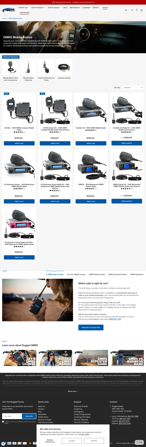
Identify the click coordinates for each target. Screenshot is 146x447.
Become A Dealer (44, 420)
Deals (65, 7)
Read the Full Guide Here (91, 327)
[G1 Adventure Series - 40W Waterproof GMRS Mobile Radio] (19, 166)
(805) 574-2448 (125, 423)
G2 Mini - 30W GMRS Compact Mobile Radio (19, 129)
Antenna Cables (64, 78)
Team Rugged (24, 12)
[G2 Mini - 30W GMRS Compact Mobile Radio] (19, 109)
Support (95, 7)
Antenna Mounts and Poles (46, 79)
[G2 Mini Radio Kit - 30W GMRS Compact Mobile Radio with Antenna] (55, 109)
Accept (72, 441)
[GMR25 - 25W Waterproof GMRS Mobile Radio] (91, 166)
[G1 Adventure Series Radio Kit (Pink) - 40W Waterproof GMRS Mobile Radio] (19, 224)
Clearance (86, 7)
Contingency (79, 412)
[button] (19, 132)
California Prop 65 (81, 406)
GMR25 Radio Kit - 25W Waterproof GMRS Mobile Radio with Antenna (126, 185)
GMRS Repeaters (136, 274)
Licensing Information (82, 417)
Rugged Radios (125, 443)
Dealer (105, 7)
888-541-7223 (124, 419)
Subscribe (29, 416)
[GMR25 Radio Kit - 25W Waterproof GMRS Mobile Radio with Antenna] (126, 166)
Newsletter (42, 414)
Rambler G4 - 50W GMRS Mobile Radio (91, 128)
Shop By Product (37, 7)
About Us (41, 406)
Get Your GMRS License (76, 274)
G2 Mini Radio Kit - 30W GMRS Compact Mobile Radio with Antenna (55, 129)
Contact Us (78, 409)
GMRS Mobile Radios (15, 18)
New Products (75, 7)
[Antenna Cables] (64, 67)
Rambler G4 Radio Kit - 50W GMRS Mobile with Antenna (126, 129)
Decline (94, 441)
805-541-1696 (133, 416)
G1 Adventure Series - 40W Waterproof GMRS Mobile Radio (19, 185)
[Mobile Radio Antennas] (28, 67)
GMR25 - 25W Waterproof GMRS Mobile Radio (91, 185)
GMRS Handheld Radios (117, 274)
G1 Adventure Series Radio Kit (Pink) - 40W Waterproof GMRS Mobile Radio (19, 243)
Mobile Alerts (43, 417)
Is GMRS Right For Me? (55, 274)
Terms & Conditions (81, 422)
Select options (127, 143)
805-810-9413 (124, 421)
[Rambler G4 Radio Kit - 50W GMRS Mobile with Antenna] (126, 109)
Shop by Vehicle (53, 7)
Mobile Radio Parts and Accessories (10, 79)
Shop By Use (23, 7)
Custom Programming (82, 414)
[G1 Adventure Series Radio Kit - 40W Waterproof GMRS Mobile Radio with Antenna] (55, 166)
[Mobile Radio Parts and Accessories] (10, 67)
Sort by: (117, 87)
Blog (39, 412)
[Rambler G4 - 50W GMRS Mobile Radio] (91, 109)
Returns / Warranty (81, 420)
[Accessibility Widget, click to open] (3, 444)
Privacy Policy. (84, 434)
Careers (41, 409)
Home (4, 18)
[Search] (132, 10)
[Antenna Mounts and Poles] (46, 67)
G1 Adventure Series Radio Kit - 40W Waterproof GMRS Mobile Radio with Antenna (55, 186)
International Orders (45, 422)
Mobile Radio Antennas (28, 79)
